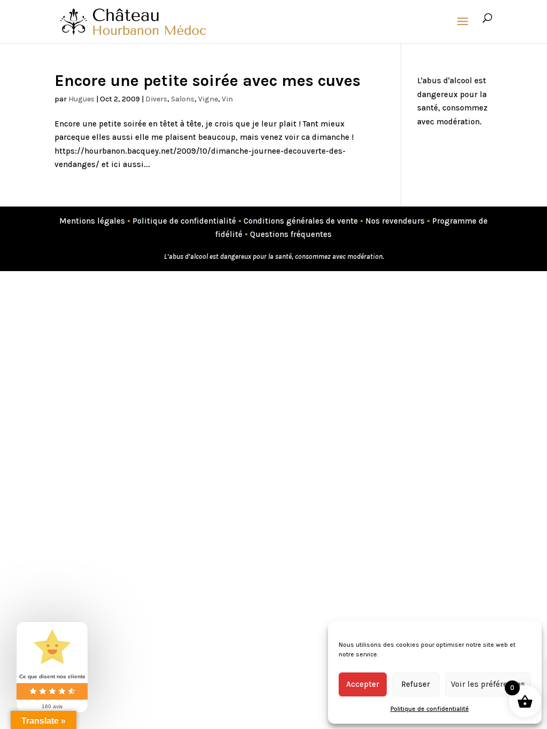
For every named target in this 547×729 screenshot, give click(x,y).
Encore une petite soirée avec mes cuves (207, 80)
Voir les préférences (488, 684)
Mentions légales (92, 221)
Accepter (362, 684)
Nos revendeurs (395, 221)
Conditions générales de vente (301, 221)
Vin (227, 99)
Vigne (208, 99)
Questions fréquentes (291, 234)
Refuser (415, 684)
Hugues (81, 99)
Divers (156, 99)
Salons (182, 99)
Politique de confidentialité (429, 708)
